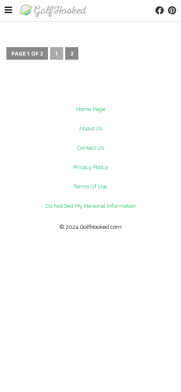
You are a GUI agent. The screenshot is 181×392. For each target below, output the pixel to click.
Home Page (90, 109)
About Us (90, 128)
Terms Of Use (90, 186)
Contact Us (90, 148)
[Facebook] (159, 10)
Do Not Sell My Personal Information (90, 206)
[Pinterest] (172, 10)
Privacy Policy (90, 167)
